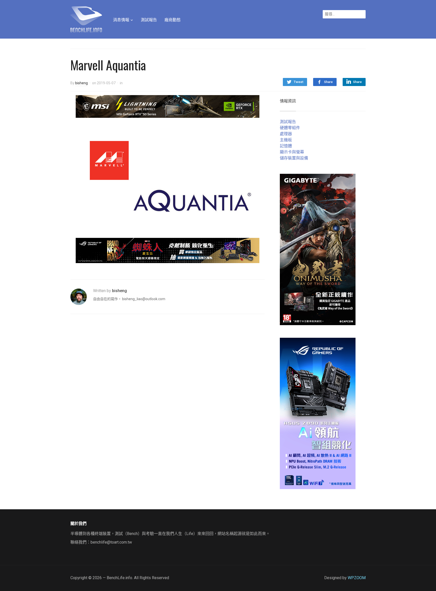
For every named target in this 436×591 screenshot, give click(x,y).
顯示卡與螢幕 (292, 152)
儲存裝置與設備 (294, 158)
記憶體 (286, 146)
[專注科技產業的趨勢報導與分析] (86, 18)
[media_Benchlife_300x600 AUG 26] (318, 249)
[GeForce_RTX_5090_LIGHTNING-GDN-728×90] (167, 106)
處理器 (286, 133)
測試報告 (149, 19)
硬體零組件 (290, 127)
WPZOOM (357, 577)
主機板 (286, 139)
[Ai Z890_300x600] (318, 413)
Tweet (298, 82)
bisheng (81, 83)
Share (328, 82)
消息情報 (121, 19)
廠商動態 (173, 19)
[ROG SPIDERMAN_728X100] (167, 250)
